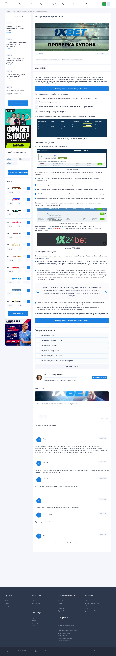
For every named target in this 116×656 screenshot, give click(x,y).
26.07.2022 (103, 438)
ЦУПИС (34, 600)
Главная (8, 11)
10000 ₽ (11, 192)
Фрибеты (55, 4)
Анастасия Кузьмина (53, 375)
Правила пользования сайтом (67, 628)
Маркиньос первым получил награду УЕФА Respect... (15, 28)
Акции (33, 618)
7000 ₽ (10, 203)
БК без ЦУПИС (36, 603)
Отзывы (34, 606)
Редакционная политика (65, 638)
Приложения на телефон (91, 603)
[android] (26, 192)
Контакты (60, 623)
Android (86, 606)
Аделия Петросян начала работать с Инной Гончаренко (16, 45)
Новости (88, 4)
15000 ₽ (11, 271)
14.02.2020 (103, 462)
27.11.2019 (103, 499)
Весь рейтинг (18, 313)
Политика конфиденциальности (67, 630)
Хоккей (7, 603)
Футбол (7, 600)
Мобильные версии (90, 600)
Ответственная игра (64, 633)
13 (19, 192)
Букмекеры (23, 4)
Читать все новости (18, 103)
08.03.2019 (103, 534)
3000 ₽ (10, 237)
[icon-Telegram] (45, 417)
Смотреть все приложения (18, 172)
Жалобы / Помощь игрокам (66, 625)
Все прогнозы (9, 606)
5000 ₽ (10, 215)
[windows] (24, 192)
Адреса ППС (61, 611)
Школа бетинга (62, 600)
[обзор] (24, 188)
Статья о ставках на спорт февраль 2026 (21, 11)
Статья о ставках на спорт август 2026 (72, 59)
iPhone (86, 608)
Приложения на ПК (90, 611)
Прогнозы (65, 4)
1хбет (48, 84)
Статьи (60, 603)
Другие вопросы (72, 366)
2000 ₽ (10, 305)
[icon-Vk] (41, 417)
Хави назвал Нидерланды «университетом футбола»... (16, 77)
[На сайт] (28, 188)
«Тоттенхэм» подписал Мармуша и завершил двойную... (15, 61)
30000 (10, 226)
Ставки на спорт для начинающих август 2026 (48, 59)
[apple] (28, 192)
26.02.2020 (103, 478)
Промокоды (44, 4)
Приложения (77, 4)
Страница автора (99, 377)
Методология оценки (64, 640)
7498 (103, 54)
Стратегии (61, 608)
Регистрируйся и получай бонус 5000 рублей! (71, 89)
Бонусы (33, 4)
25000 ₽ (11, 249)
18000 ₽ (11, 260)
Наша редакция (62, 635)
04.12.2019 (103, 513)
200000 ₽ (11, 282)
